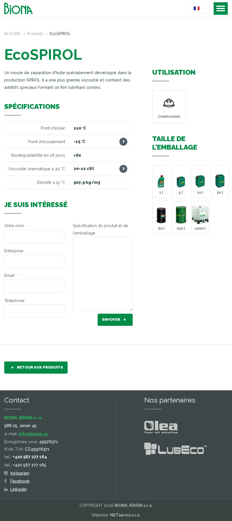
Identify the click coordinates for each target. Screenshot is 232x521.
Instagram (19, 473)
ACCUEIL (12, 33)
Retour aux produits (39, 367)
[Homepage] (22, 8)
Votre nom (15, 225)
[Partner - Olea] (161, 428)
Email (10, 275)
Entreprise (13, 250)
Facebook (20, 481)
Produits (35, 33)
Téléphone (14, 300)
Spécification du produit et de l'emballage (100, 229)
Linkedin (18, 489)
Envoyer (111, 319)
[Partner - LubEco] (175, 450)
